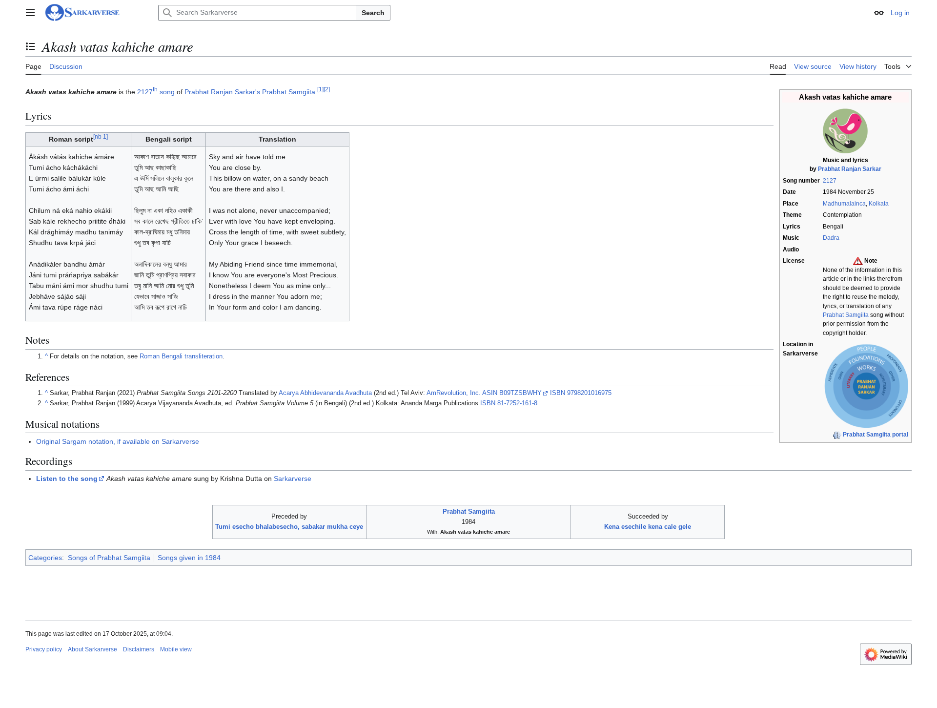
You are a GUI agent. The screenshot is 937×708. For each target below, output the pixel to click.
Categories (45, 558)
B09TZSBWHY (520, 393)
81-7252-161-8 (517, 403)
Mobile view (176, 649)
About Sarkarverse (92, 649)
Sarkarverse (292, 478)
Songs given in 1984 (189, 558)
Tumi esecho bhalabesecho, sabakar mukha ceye (289, 526)
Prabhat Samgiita (846, 315)
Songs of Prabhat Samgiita (109, 558)
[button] (30, 13)
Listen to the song (67, 478)
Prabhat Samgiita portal (875, 434)
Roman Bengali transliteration (181, 356)
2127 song (156, 92)
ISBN (557, 393)
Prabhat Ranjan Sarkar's (222, 92)
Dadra (831, 237)
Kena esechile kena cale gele (647, 526)
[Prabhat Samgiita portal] (837, 434)
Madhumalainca (844, 203)
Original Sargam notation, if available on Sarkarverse (117, 441)
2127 (829, 180)
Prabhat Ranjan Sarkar (849, 169)
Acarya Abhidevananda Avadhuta (325, 393)
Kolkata (879, 203)
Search (373, 13)
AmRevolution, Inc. (454, 393)
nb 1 (100, 137)
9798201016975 (589, 393)
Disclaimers (138, 649)
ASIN (489, 393)
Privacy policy (43, 649)
